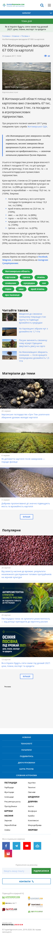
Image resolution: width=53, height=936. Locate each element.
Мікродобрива (34, 825)
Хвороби (33, 830)
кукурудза (29, 283)
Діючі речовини (26, 762)
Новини (15, 36)
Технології (26, 743)
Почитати (26, 750)
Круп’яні (31, 783)
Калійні (31, 816)
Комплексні (33, 820)
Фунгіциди (9, 792)
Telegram (6, 260)
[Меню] (49, 5)
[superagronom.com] (13, 5)
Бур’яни (8, 811)
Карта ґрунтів (26, 769)
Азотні (31, 806)
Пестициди (10, 783)
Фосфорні (32, 811)
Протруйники (10, 806)
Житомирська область (17, 271)
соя (44, 283)
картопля (10, 277)
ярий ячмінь (37, 289)
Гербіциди (9, 787)
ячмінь (41, 277)
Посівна (24, 36)
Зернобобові (10, 825)
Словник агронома (26, 775)
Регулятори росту (12, 801)
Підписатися (41, 870)
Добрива (33, 801)
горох (8, 289)
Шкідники (33, 797)
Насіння (8, 816)
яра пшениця (12, 295)
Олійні (7, 830)
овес (21, 289)
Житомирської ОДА (37, 126)
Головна (6, 36)
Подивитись (26, 756)
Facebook (42, 256)
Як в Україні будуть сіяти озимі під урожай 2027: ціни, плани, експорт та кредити (26, 28)
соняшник (10, 283)
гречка (26, 277)
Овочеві (31, 792)
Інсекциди (9, 797)
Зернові (8, 820)
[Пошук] (42, 5)
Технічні (31, 787)
